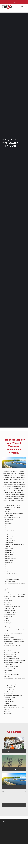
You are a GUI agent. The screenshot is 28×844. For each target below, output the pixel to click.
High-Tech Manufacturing (14, 751)
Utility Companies (14, 769)
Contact (10, 2)
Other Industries (14, 805)
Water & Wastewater (14, 787)
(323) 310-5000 (15, 2)
